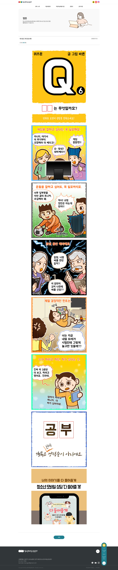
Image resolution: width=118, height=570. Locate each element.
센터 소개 (37, 6)
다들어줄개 (48, 6)
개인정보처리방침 (90, 567)
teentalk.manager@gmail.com (27, 563)
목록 (59, 537)
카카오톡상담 (104, 551)
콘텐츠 (71, 6)
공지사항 (81, 6)
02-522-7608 (22, 561)
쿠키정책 (98, 567)
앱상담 (104, 554)
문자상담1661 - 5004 (104, 558)
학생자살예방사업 (60, 6)
